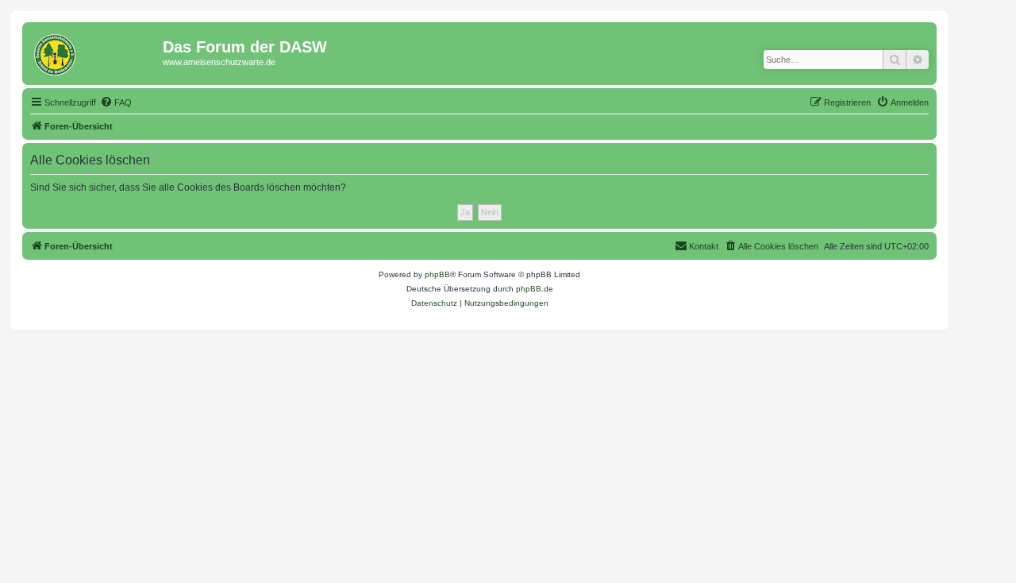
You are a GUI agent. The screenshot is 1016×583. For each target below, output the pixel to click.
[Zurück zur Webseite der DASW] (94, 51)
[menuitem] (116, 102)
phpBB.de (534, 288)
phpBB (437, 274)
